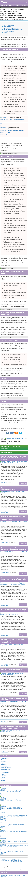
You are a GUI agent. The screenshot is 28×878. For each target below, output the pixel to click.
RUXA (5, 2)
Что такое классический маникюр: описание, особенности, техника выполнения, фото (12, 641)
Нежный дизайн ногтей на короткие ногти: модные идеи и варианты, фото (14, 610)
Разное (3, 777)
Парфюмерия (4, 774)
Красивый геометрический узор (12, 28)
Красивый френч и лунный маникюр (13, 29)
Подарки (3, 763)
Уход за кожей (5, 758)
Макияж (3, 771)
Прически (3, 775)
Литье (5, 34)
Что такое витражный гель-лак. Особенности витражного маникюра (13, 548)
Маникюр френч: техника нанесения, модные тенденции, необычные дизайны (13, 457)
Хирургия (3, 780)
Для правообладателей (16, 861)
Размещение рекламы (16, 860)
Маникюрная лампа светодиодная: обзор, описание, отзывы (13, 727)
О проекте (3, 859)
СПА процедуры (5, 772)
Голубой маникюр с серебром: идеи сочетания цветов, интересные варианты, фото (13, 517)
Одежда (3, 759)
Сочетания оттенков (9, 25)
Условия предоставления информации (10, 875)
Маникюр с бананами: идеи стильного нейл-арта (14, 698)
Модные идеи (7, 26)
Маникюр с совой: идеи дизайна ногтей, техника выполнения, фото (13, 670)
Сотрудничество (15, 859)
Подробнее (23, 483)
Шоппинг (3, 761)
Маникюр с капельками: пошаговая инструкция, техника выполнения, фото (17, 130)
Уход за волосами (6, 767)
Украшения (4, 764)
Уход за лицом (5, 778)
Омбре (5, 32)
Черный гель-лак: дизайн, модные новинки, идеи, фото (12, 488)
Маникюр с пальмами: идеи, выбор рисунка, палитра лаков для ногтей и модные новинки (13, 579)
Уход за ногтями (4, 483)
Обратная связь (5, 860)
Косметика (4, 766)
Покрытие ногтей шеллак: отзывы (17, 120)
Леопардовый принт (9, 31)
